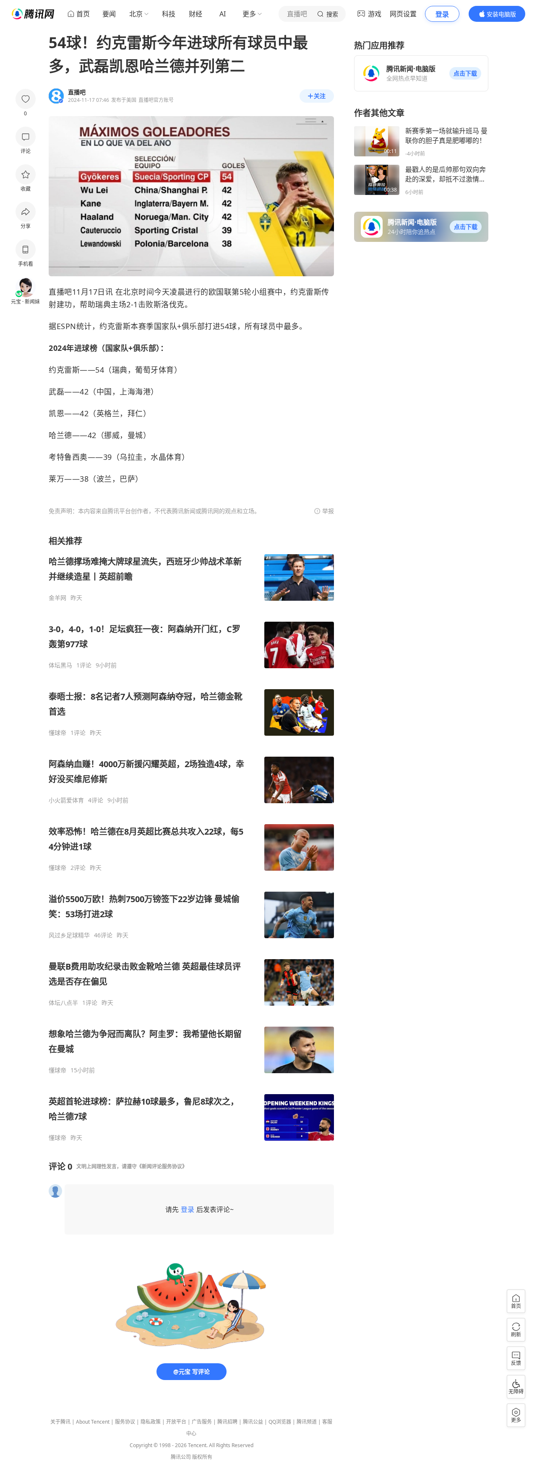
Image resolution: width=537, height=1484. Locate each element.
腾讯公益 (253, 1421)
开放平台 (176, 1421)
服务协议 (125, 1421)
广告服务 (202, 1421)
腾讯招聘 (227, 1421)
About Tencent (92, 1421)
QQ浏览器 (279, 1421)
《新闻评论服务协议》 (162, 1166)
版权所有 (202, 1457)
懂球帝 (57, 733)
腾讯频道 (307, 1421)
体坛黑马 (60, 665)
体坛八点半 (63, 1003)
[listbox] (191, 838)
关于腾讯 (60, 1421)
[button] (465, 73)
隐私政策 (151, 1421)
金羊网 (57, 598)
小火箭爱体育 (66, 800)
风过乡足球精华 (69, 935)
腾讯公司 (181, 1457)
